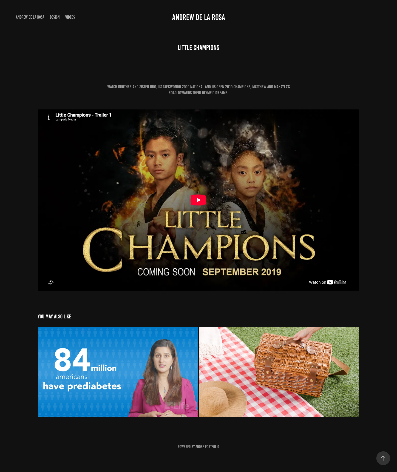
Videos (70, 17)
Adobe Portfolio (207, 446)
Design (55, 17)
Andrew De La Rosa (30, 17)
